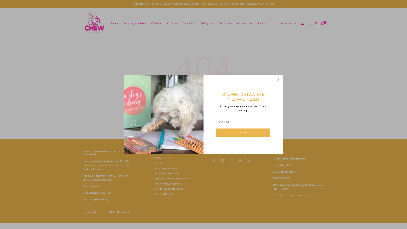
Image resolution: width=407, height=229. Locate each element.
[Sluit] (278, 80)
